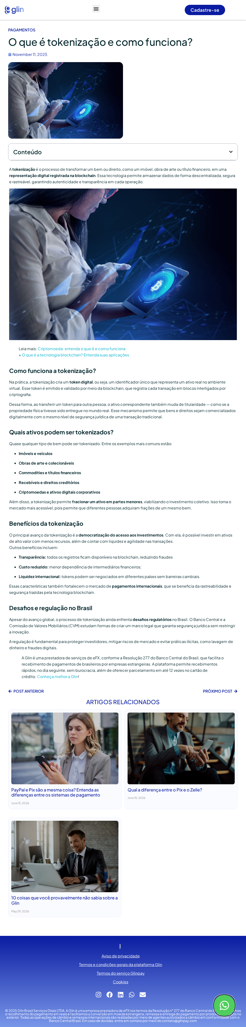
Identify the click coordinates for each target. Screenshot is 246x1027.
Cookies (120, 981)
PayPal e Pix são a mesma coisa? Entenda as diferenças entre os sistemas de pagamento (55, 792)
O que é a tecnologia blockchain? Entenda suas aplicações (75, 354)
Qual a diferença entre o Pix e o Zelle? (165, 789)
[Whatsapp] (224, 1005)
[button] (96, 9)
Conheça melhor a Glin (57, 676)
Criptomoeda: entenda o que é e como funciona (81, 348)
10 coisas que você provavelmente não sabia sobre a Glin (64, 900)
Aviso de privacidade (121, 955)
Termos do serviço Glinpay (121, 973)
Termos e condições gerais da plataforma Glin (120, 964)
